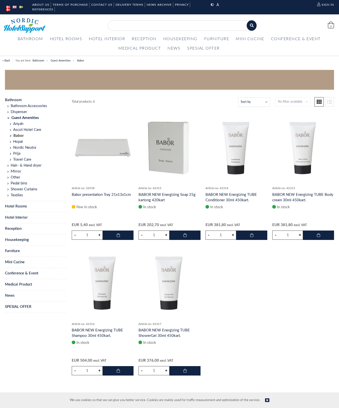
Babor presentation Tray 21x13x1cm (101, 195)
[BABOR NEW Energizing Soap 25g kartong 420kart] (169, 147)
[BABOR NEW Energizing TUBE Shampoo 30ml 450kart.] (103, 283)
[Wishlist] (127, 116)
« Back (6, 60)
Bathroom (38, 60)
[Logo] (24, 25)
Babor (80, 60)
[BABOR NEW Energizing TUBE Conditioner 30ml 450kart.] (236, 147)
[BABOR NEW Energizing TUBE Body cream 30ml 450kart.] (303, 147)
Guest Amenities (61, 60)
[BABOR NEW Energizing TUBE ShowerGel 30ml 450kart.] (169, 283)
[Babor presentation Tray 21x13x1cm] (103, 147)
